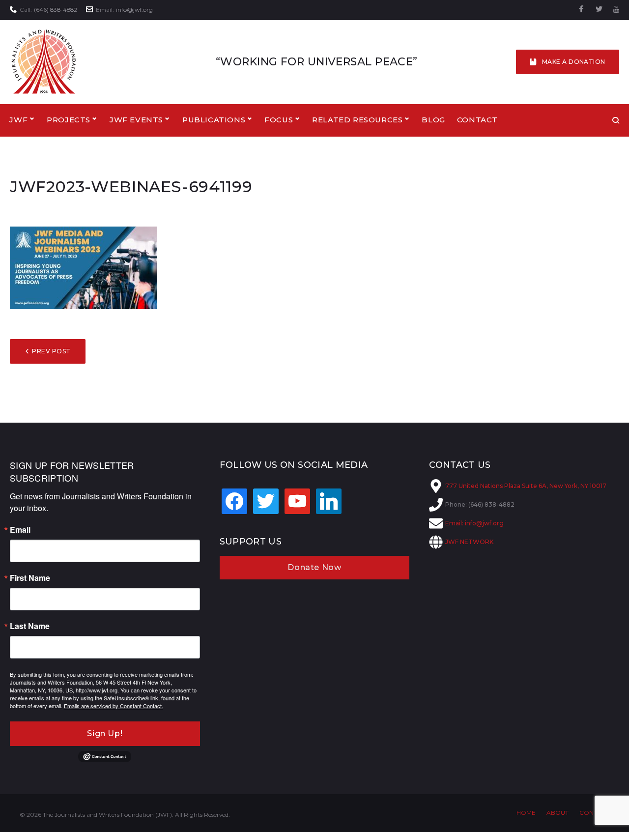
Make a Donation (573, 61)
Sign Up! (104, 733)
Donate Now (314, 567)
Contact (477, 119)
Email (20, 530)
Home (526, 812)
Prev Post (51, 351)
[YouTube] (616, 9)
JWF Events (136, 119)
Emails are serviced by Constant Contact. (113, 706)
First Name (30, 578)
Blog (433, 119)
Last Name (30, 626)
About (557, 812)
